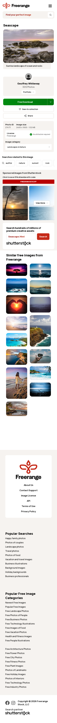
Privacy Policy (28, 511)
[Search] (50, 15)
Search (43, 236)
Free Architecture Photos (18, 649)
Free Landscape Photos (17, 611)
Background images (15, 567)
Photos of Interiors (14, 678)
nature (18, 163)
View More (40, 203)
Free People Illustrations (17, 640)
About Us (28, 485)
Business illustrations (16, 563)
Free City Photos (13, 657)
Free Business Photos (16, 619)
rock (43, 163)
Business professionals (17, 576)
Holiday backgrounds (15, 572)
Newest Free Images (15, 602)
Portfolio (27, 92)
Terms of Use (28, 506)
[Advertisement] (16, 427)
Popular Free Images (15, 606)
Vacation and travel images (18, 559)
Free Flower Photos (15, 653)
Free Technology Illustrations (20, 623)
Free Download (25, 102)
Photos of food (12, 555)
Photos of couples (14, 542)
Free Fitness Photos (15, 661)
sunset (31, 163)
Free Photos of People (16, 615)
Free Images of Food (15, 627)
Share (30, 115)
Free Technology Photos (17, 682)
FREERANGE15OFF (28, 181)
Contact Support (28, 490)
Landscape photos (14, 546)
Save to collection (30, 109)
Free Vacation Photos (16, 632)
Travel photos (12, 550)
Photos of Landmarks (15, 670)
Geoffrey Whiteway (28, 83)
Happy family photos (15, 538)
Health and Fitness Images (18, 636)
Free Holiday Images (15, 674)
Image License (28, 495)
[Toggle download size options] (50, 102)
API (28, 500)
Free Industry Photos (15, 686)
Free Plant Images (14, 665)
